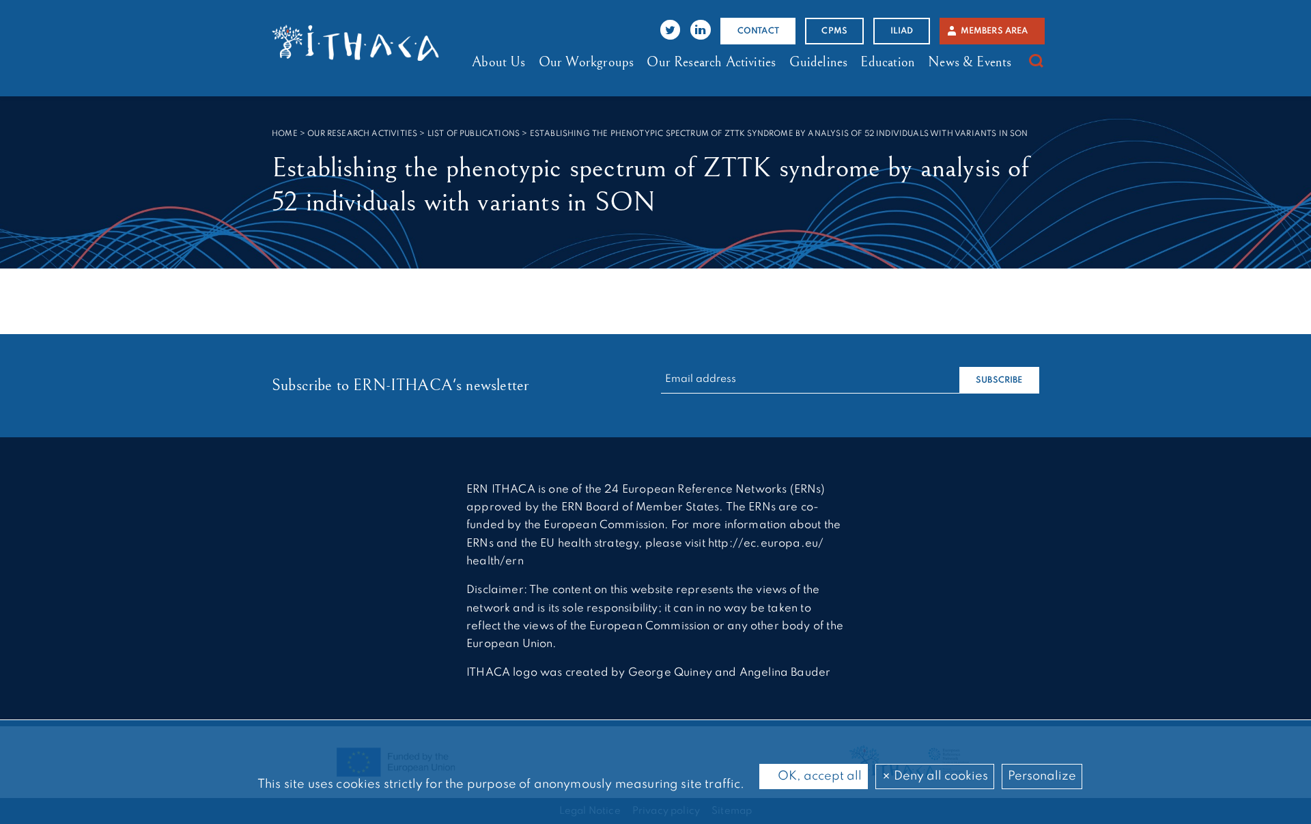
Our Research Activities (711, 62)
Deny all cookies (939, 776)
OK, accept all (818, 776)
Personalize (1042, 776)
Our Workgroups (586, 62)
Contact (758, 31)
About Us (498, 62)
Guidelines (818, 62)
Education (887, 62)
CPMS (834, 31)
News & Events (969, 62)
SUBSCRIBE (999, 380)
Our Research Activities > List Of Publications (413, 134)
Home (285, 134)
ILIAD (902, 31)
